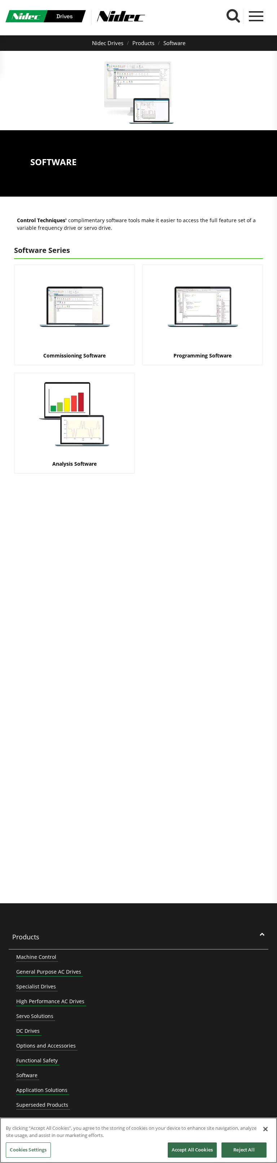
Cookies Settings (28, 1149)
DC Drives (28, 1030)
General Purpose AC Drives (48, 971)
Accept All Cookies (192, 1149)
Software (174, 43)
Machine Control (36, 956)
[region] (138, 1140)
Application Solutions (41, 1090)
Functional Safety (37, 1060)
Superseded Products (42, 1104)
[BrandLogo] (45, 17)
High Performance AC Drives (50, 1001)
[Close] (265, 1129)
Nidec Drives (107, 43)
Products (143, 43)
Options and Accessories (46, 1045)
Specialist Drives (36, 986)
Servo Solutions (34, 1016)
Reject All (243, 1149)
